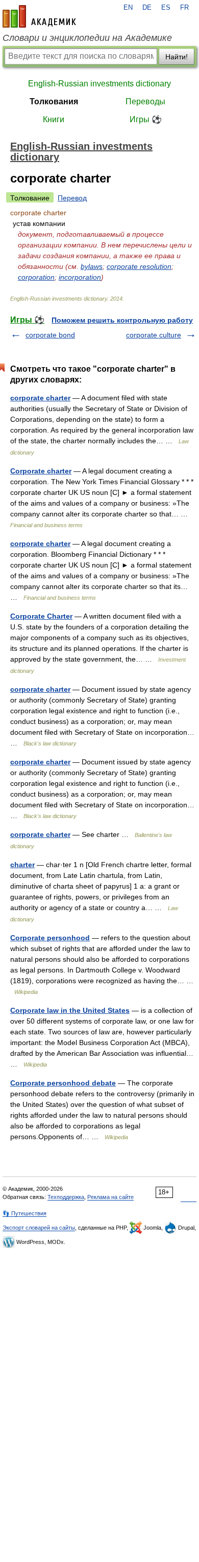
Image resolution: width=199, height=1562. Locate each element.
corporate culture (153, 335)
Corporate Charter (41, 616)
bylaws (92, 266)
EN (128, 7)
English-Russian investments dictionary (99, 83)
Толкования (54, 101)
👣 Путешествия (24, 1213)
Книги (53, 119)
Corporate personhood (50, 938)
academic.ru (39, 16)
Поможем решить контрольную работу (122, 320)
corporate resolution (139, 266)
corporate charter (40, 398)
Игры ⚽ (146, 119)
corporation (36, 277)
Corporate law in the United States (70, 1010)
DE (147, 7)
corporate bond (50, 335)
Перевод (72, 198)
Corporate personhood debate (63, 1083)
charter (22, 865)
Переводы (145, 101)
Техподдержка (65, 1197)
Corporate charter (40, 471)
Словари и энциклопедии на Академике (87, 38)
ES (165, 7)
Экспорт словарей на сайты (39, 1228)
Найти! (176, 57)
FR (184, 7)
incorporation (80, 277)
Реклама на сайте (110, 1197)
